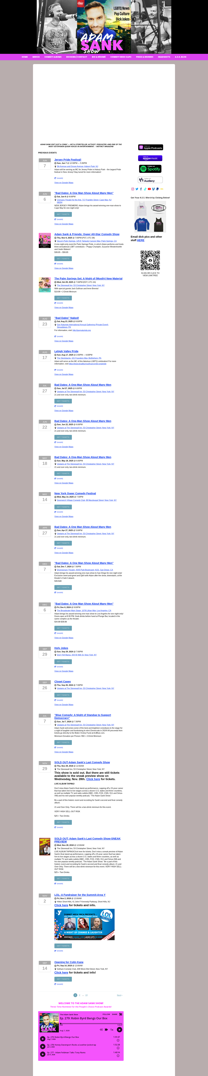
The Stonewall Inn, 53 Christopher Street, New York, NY (81, 285)
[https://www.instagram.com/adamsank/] (132, 189)
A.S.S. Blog (180, 57)
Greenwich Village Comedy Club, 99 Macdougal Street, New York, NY (87, 500)
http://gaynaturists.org (82, 330)
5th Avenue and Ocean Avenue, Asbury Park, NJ (77, 166)
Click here (93, 779)
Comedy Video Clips (120, 57)
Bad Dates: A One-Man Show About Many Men (82, 384)
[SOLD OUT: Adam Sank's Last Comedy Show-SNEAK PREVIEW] (45, 855)
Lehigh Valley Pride (66, 351)
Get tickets (63, 214)
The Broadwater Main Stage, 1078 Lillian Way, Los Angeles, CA (84, 611)
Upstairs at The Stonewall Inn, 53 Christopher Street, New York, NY (85, 392)
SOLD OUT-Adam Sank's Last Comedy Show (82, 762)
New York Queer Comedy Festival (75, 493)
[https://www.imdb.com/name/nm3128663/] (161, 189)
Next (119, 995)
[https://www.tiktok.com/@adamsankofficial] (145, 189)
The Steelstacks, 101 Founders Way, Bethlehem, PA (79, 358)
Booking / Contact (76, 57)
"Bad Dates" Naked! (66, 317)
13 (86, 995)
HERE (140, 240)
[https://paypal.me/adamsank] (157, 189)
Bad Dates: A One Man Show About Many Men (82, 526)
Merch (36, 57)
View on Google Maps (63, 183)
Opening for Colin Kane (68, 962)
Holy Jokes (61, 648)
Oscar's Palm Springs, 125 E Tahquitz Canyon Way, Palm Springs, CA (87, 241)
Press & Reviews (144, 57)
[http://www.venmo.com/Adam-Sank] (153, 189)
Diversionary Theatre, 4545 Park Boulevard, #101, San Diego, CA (85, 570)
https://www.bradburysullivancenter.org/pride (87, 364)
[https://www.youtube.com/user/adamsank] (149, 189)
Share (60, 178)
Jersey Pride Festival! (67, 159)
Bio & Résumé (99, 57)
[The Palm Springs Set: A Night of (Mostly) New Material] (45, 292)
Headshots (164, 57)
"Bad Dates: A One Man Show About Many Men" (84, 193)
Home (25, 57)
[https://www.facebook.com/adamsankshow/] (141, 189)
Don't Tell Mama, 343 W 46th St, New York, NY (77, 655)
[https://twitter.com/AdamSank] (137, 189)
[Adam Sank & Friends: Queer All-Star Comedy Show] (45, 247)
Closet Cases (62, 681)
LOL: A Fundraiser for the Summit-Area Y (80, 894)
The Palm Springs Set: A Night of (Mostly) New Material (88, 278)
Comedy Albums (53, 57)
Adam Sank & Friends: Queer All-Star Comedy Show (86, 234)
